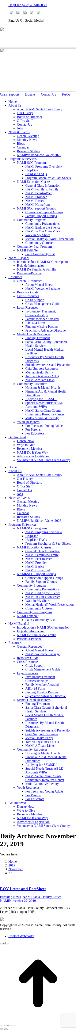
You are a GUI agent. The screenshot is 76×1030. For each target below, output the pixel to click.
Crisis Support (9, 94)
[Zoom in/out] (14, 1025)
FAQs (66, 94)
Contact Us (48, 94)
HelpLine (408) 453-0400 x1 (27, 5)
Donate (30, 94)
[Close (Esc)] (1, 1025)
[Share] (6, 1025)
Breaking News (10, 897)
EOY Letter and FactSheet (23, 889)
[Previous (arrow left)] (1, 1029)
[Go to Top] (38, 1020)
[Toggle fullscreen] (10, 1025)
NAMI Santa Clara (35, 897)
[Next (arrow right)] (6, 1029)
